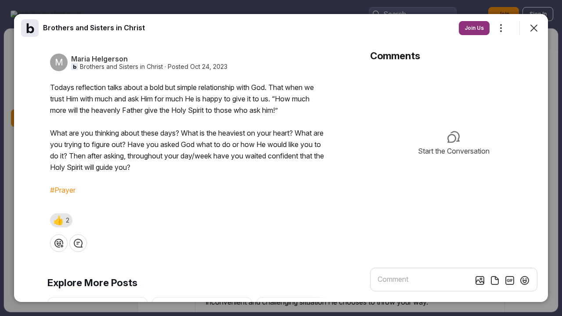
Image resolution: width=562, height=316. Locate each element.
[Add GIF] (510, 280)
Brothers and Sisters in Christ (121, 66)
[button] (61, 220)
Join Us (474, 28)
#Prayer (63, 190)
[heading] (94, 27)
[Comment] (78, 243)
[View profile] (30, 28)
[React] (58, 243)
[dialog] (281, 158)
